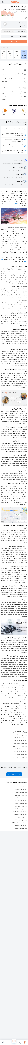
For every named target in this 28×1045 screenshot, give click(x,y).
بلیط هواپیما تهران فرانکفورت (20, 811)
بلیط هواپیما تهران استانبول (14, 774)
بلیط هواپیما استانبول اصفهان (20, 746)
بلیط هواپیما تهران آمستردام (20, 814)
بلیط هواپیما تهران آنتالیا (21, 820)
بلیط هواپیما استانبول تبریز (20, 735)
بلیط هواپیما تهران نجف (21, 792)
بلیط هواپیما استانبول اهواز (20, 751)
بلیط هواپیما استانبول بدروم (20, 754)
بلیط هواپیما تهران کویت (21, 828)
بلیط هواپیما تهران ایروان (21, 795)
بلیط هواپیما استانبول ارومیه (20, 743)
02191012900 (5, 47)
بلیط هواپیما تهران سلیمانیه (20, 825)
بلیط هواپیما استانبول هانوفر (20, 757)
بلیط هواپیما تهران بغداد (21, 803)
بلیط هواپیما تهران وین (21, 817)
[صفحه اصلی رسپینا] (14, 2)
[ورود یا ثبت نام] (3, 2)
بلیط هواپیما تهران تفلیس (21, 800)
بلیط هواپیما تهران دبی (21, 786)
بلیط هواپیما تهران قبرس (21, 806)
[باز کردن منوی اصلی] (25, 2)
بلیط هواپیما (16, 203)
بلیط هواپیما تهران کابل (21, 798)
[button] (24, 54)
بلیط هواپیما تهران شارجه (21, 809)
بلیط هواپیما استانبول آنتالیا (20, 749)
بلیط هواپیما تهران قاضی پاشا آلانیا (19, 822)
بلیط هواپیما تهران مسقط (21, 789)
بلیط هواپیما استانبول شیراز (20, 740)
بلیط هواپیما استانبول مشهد (20, 737)
